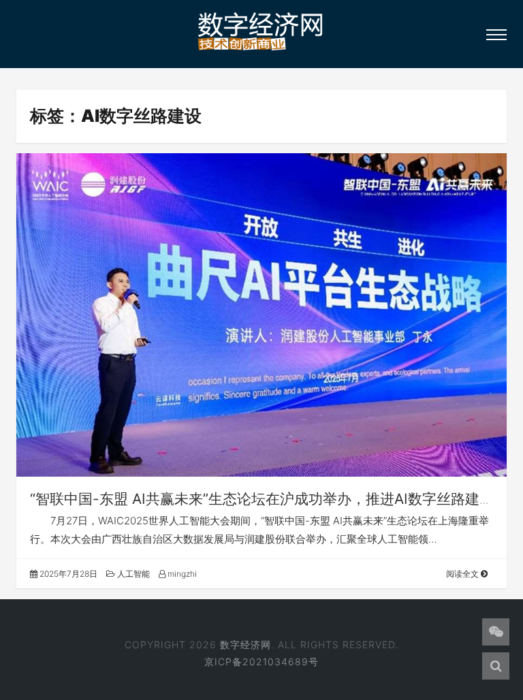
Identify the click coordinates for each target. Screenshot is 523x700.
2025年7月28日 (67, 574)
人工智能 (132, 574)
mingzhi (181, 574)
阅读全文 (463, 574)
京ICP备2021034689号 (261, 661)
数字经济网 (245, 644)
